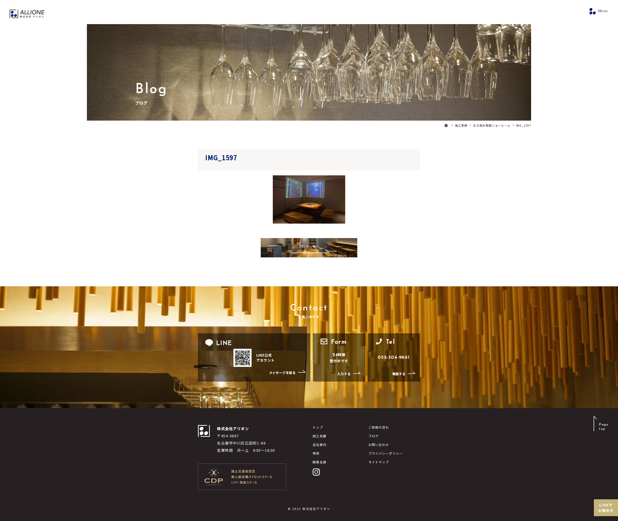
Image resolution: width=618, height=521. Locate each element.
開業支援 (319, 462)
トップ (318, 427)
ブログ (373, 436)
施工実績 (319, 436)
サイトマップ (378, 462)
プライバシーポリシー (385, 453)
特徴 (316, 453)
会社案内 (319, 444)
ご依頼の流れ (378, 427)
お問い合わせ (378, 444)
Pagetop (603, 427)
